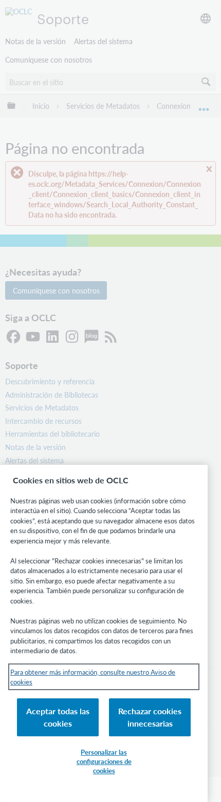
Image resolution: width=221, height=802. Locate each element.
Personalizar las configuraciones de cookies (104, 761)
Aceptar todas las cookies (57, 717)
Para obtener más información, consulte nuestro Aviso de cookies (92, 677)
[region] (104, 633)
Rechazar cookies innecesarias (149, 717)
